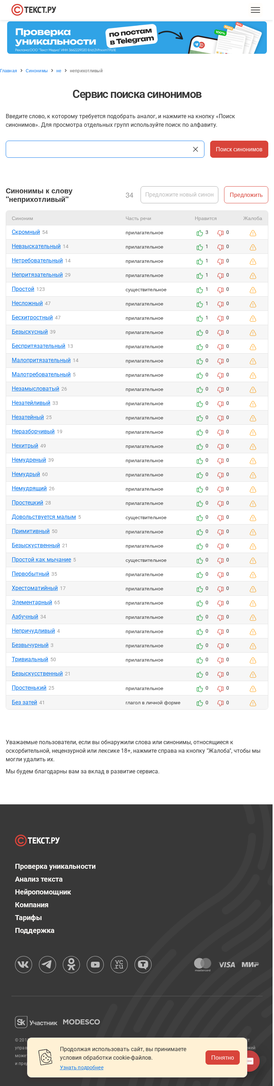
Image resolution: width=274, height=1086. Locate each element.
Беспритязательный (38, 346)
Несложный (27, 303)
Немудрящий (29, 488)
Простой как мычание (41, 559)
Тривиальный (30, 659)
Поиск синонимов (239, 149)
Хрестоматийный (35, 588)
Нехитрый (25, 445)
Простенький (29, 687)
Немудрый (26, 474)
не (58, 70)
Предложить (246, 194)
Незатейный (28, 417)
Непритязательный (37, 274)
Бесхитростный (32, 317)
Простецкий (27, 502)
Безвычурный (30, 645)
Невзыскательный (36, 246)
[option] (137, 37)
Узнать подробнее (81, 1067)
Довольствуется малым (44, 516)
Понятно (222, 1057)
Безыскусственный (37, 673)
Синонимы (37, 70)
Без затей (24, 702)
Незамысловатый (35, 388)
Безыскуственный (36, 545)
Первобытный (30, 573)
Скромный (26, 232)
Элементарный (32, 602)
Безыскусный (30, 331)
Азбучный (25, 616)
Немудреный (29, 459)
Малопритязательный (41, 360)
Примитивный (31, 531)
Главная (8, 70)
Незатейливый (31, 403)
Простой (23, 289)
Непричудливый (33, 630)
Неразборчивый (33, 431)
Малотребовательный (41, 374)
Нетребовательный (37, 260)
